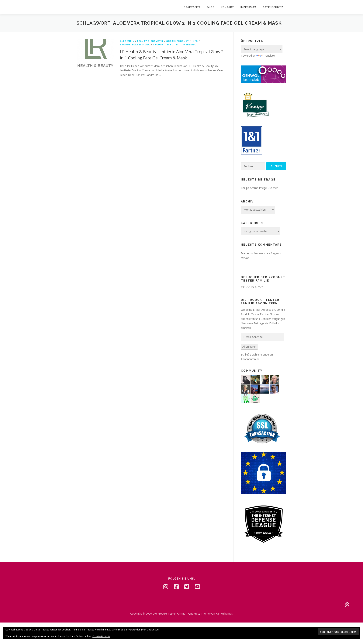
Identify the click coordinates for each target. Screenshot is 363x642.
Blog (211, 7)
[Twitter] (187, 587)
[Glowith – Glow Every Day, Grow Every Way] (255, 379)
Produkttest (162, 44)
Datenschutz (273, 7)
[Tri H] (255, 398)
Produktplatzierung (135, 44)
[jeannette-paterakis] (274, 379)
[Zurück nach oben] (347, 605)
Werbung (189, 44)
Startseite (192, 7)
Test (177, 44)
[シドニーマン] (264, 388)
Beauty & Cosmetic (150, 41)
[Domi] (245, 398)
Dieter (245, 253)
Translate (269, 55)
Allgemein (127, 41)
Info (195, 41)
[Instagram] (165, 587)
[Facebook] (176, 587)
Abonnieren (249, 346)
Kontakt (227, 7)
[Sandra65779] (264, 379)
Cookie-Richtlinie (101, 636)
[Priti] (255, 388)
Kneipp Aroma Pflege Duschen (259, 188)
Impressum (248, 7)
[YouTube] (197, 587)
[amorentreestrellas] (245, 379)
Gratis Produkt (177, 41)
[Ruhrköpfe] (245, 388)
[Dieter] (274, 388)
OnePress (194, 613)
